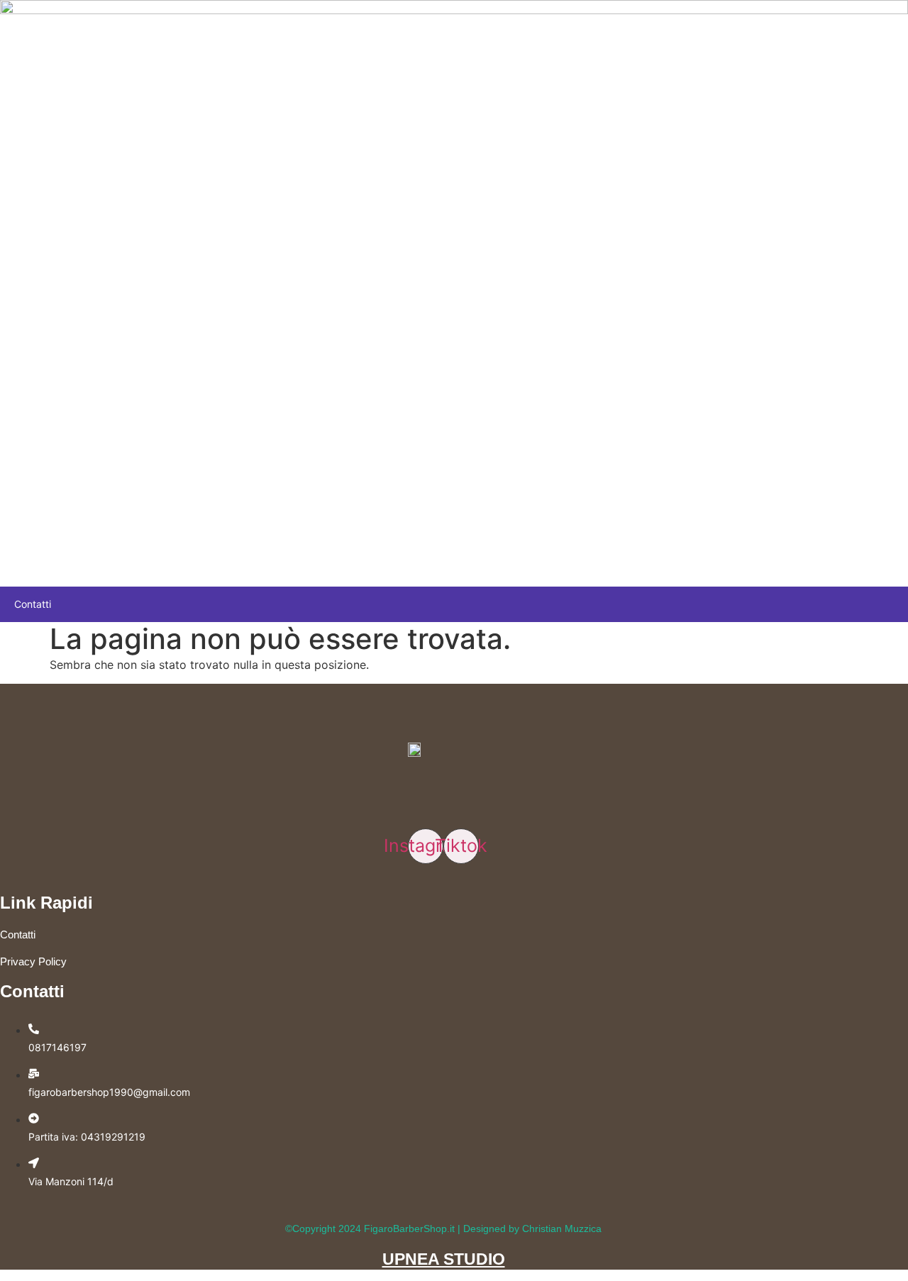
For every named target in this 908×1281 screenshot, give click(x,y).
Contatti (32, 604)
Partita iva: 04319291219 (86, 1137)
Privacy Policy (33, 961)
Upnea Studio (443, 1259)
